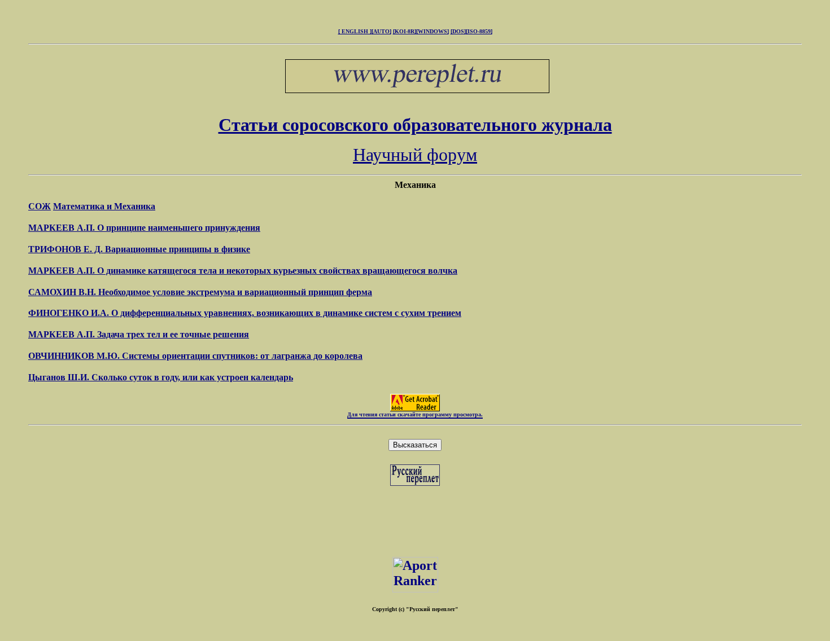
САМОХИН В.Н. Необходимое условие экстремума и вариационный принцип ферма (200, 292)
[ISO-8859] (479, 31)
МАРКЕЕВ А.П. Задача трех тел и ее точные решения (138, 334)
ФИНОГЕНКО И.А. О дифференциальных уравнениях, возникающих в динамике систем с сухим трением (244, 313)
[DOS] (458, 31)
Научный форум (415, 154)
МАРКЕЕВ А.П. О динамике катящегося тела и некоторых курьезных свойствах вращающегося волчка (242, 270)
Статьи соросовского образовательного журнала (415, 125)
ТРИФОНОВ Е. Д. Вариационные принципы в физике (139, 249)
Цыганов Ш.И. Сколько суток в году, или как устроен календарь (160, 377)
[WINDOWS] (432, 31)
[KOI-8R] (404, 31)
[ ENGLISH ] (355, 31)
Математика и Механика (104, 206)
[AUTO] (381, 31)
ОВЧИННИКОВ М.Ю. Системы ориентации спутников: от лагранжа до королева (195, 356)
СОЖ (39, 206)
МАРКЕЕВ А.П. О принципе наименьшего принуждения (144, 227)
